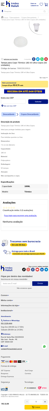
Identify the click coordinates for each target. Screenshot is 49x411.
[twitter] (38, 59)
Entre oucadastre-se (35, 4)
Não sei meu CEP (10, 106)
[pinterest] (46, 59)
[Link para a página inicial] (5, 17)
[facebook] (34, 59)
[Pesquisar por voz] (2, 11)
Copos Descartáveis (29, 17)
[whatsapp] (42, 59)
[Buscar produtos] (45, 11)
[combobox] (24, 11)
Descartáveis (14, 17)
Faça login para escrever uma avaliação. (20, 216)
